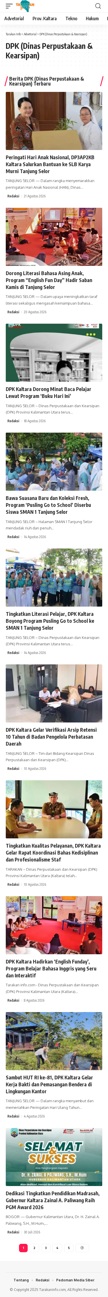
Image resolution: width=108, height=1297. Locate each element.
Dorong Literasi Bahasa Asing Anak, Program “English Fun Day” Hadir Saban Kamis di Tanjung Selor (49, 280)
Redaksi (13, 196)
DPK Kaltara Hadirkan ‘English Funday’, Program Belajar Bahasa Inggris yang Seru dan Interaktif (51, 968)
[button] (11, 6)
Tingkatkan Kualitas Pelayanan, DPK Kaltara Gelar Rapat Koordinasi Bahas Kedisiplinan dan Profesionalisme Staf (53, 852)
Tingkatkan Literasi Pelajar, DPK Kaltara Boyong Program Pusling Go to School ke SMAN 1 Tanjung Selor (50, 621)
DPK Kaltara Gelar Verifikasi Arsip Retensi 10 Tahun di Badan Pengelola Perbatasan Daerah (51, 737)
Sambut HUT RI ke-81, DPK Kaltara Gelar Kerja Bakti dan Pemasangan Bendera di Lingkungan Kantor (49, 1084)
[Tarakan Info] (33, 6)
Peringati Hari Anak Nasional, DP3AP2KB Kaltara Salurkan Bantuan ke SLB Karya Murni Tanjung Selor (50, 164)
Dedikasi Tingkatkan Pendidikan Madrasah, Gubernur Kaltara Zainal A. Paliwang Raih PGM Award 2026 (53, 1200)
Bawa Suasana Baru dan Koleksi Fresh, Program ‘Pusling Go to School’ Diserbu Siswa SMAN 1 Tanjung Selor (48, 505)
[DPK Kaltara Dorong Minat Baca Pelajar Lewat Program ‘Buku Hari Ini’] (54, 353)
